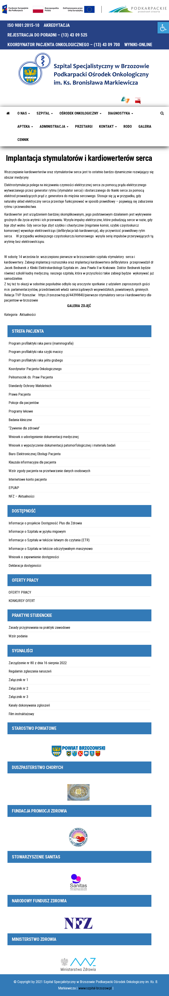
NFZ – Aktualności (21, 496)
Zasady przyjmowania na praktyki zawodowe (39, 627)
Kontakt (107, 126)
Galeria (144, 126)
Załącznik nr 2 (18, 688)
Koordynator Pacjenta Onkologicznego (35, 369)
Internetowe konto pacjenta (28, 479)
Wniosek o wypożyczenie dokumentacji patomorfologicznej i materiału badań (62, 445)
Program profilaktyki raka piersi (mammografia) (41, 343)
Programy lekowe (21, 411)
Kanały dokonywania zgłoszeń (29, 705)
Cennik (23, 140)
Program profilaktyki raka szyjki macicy (36, 352)
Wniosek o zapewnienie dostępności (34, 557)
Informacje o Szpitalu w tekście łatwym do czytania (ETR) (49, 540)
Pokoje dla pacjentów (24, 403)
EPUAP (14, 488)
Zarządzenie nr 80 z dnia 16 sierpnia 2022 (38, 663)
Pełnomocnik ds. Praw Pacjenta (31, 377)
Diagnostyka (119, 113)
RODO (127, 126)
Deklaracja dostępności (25, 565)
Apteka (24, 126)
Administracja (53, 126)
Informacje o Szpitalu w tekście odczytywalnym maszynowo (51, 549)
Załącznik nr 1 (18, 680)
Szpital (44, 113)
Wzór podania (18, 636)
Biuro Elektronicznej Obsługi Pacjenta (35, 454)
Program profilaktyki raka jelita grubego (36, 360)
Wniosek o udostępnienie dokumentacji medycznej (44, 437)
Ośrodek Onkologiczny (79, 113)
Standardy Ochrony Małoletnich (30, 386)
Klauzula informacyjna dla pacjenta (32, 462)
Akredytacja (57, 25)
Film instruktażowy (21, 714)
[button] (163, 27)
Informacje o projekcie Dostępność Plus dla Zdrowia (45, 523)
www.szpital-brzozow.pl (95, 988)
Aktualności (28, 315)
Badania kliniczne (20, 420)
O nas (22, 113)
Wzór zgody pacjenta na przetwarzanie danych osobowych (49, 471)
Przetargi (83, 126)
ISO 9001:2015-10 (23, 25)
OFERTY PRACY (20, 592)
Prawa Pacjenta (20, 394)
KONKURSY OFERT (22, 601)
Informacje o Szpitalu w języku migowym (37, 531)
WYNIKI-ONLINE (138, 44)
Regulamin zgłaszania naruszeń (30, 671)
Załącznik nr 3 (18, 697)
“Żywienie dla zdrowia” (24, 428)
